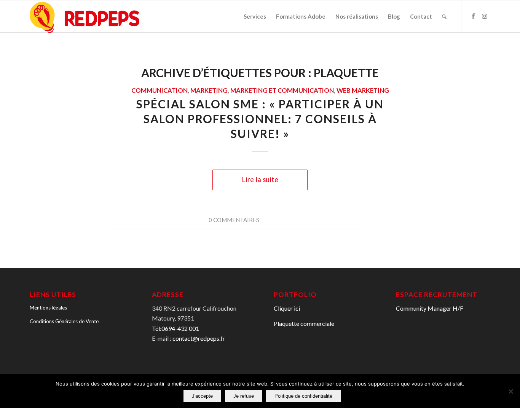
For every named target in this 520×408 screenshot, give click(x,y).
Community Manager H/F (429, 308)
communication (159, 90)
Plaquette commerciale (304, 323)
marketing (209, 90)
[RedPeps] (84, 17)
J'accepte (202, 396)
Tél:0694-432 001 (175, 328)
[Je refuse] (510, 391)
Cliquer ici (287, 308)
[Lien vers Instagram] (484, 16)
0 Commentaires (234, 219)
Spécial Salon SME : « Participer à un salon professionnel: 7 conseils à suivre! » (260, 118)
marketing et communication (282, 90)
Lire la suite (260, 179)
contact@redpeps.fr (198, 338)
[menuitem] (255, 16)
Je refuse (243, 396)
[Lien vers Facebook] (473, 16)
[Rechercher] (444, 16)
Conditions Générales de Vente (64, 321)
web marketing (363, 90)
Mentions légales (48, 308)
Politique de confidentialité (303, 396)
